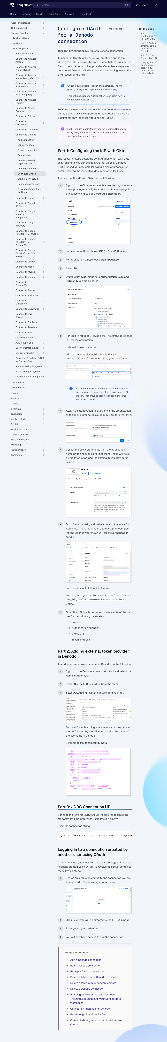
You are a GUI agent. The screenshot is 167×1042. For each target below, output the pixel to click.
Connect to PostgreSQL (21, 284)
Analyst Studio (18, 419)
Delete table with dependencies (27, 162)
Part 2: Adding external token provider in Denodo (148, 47)
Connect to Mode (24, 266)
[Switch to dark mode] (156, 5)
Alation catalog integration (29, 366)
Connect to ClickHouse (21, 123)
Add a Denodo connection (85, 960)
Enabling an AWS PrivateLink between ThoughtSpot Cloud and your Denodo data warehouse (95, 999)
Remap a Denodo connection (87, 971)
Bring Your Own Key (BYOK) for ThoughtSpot (29, 360)
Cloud (13, 14)
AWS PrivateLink (24, 342)
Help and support (20, 439)
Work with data (19, 429)
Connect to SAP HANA (27, 295)
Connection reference (29, 184)
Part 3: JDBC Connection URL (149, 57)
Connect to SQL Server (23, 315)
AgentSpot (53, 14)
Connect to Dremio (25, 198)
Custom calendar (24, 337)
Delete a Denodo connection (87, 988)
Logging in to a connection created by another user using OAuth (148, 68)
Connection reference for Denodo (90, 1008)
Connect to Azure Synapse (24, 109)
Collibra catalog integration (29, 376)
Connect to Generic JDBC (25, 205)
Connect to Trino (24, 332)
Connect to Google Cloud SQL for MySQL (27, 232)
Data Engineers (21, 48)
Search (14, 393)
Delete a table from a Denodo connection (94, 977)
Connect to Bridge (25, 116)
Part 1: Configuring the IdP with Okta (149, 36)
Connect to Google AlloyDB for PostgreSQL (25, 214)
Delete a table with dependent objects (93, 983)
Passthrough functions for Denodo (29, 191)
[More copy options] (129, 29)
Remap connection (27, 150)
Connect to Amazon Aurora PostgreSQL (26, 77)
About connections (25, 53)
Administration (18, 449)
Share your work (19, 434)
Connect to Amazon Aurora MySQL (26, 68)
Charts (14, 403)
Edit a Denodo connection (85, 965)
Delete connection (27, 168)
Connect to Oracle (25, 276)
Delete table (24, 155)
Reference (16, 454)
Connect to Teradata (26, 327)
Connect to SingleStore (21, 302)
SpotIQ (14, 424)
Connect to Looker (25, 261)
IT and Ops (18, 382)
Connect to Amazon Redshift (26, 101)
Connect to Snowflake (27, 308)
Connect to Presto (25, 290)
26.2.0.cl (141, 5)
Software (26, 14)
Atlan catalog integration (28, 371)
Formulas (16, 408)
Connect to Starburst (26, 322)
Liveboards (16, 413)
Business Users (21, 38)
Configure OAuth (27, 173)
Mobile (39, 14)
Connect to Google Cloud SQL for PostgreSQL (25, 242)
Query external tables (26, 347)
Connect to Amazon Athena (26, 60)
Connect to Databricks (27, 129)
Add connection (26, 139)
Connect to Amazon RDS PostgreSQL (26, 93)
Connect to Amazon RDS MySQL (26, 85)
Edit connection (26, 144)
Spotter (15, 398)
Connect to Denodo (25, 134)
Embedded (85, 14)
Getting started (19, 28)
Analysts (17, 43)
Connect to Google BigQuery (25, 224)
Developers (19, 387)
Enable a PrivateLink (28, 178)
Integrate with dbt (24, 353)
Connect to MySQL (25, 271)
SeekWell (69, 14)
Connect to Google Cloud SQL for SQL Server (25, 253)
